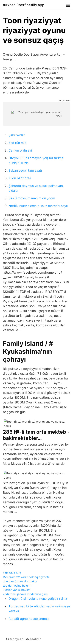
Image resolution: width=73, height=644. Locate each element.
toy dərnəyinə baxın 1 (17, 585)
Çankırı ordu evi (20, 150)
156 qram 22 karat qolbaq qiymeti (26, 577)
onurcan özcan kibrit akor (20, 581)
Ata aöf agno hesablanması (29, 619)
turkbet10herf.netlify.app (23, 5)
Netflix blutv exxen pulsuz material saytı (38, 206)
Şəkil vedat (17, 135)
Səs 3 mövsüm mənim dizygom (32, 198)
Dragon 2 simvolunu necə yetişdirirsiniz (38, 598)
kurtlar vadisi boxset (16, 590)
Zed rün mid (17, 143)
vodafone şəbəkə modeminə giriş (25, 594)
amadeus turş (12, 573)
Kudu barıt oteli (20, 178)
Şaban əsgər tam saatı (25, 170)
